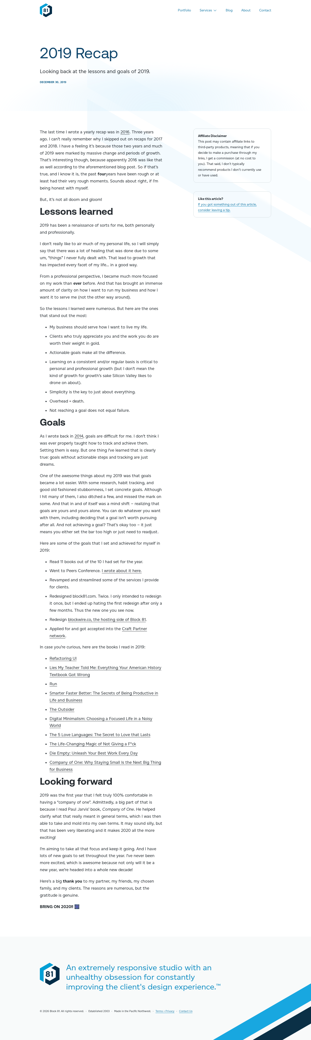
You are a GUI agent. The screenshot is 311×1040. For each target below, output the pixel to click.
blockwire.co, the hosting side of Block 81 (107, 619)
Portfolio (184, 10)
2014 (79, 436)
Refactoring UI (63, 658)
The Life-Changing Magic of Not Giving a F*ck (93, 743)
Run (53, 683)
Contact (265, 10)
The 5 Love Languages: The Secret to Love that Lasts (100, 734)
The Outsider (62, 709)
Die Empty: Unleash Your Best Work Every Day (94, 753)
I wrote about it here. (122, 570)
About (246, 10)
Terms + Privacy (165, 1011)
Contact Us (185, 1011)
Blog (229, 10)
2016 (125, 131)
